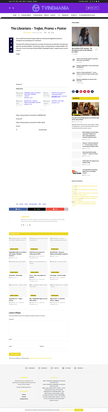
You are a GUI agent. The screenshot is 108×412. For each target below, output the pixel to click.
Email (11, 346)
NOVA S (24, 1)
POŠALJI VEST (93, 8)
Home (10, 1)
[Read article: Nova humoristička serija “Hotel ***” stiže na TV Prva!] (76, 154)
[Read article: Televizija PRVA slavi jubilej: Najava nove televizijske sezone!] (76, 172)
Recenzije (65, 15)
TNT (40, 204)
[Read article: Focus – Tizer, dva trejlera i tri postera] (38, 267)
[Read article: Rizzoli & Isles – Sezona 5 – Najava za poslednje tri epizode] (19, 102)
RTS (14, 1)
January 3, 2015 (55, 102)
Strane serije (37, 15)
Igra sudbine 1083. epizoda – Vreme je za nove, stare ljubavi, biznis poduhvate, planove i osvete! (84, 203)
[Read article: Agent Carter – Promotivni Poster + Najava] (59, 290)
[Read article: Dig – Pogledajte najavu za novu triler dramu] (38, 290)
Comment (12, 319)
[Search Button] (13, 8)
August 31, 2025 (76, 121)
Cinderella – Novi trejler (58, 101)
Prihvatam (79, 410)
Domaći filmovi (14, 249)
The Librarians (33, 204)
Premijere (33, 295)
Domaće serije (26, 15)
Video (40, 32)
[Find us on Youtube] (96, 1)
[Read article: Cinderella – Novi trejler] (46, 102)
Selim (73, 189)
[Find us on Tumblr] (92, 91)
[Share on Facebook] (11, 39)
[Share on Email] (11, 47)
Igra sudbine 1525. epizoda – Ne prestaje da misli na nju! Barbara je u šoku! (82, 50)
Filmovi (52, 15)
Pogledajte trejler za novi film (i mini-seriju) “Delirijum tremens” (32, 94)
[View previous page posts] (41, 110)
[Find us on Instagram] (90, 1)
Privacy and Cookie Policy (66, 410)
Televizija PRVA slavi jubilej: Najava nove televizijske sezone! (90, 171)
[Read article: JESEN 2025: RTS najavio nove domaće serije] (76, 163)
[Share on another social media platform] (11, 51)
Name (11, 339)
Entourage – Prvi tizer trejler (58, 275)
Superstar (29, 1)
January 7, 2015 (28, 104)
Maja (73, 193)
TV (19, 15)
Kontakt (35, 1)
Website (42, 346)
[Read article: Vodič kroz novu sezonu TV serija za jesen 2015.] (46, 94)
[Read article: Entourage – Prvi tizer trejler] (59, 267)
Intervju (74, 15)
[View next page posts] (43, 110)
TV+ (59, 15)
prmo (26, 204)
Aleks (73, 186)
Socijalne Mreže (24, 399)
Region (46, 15)
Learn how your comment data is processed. (40, 358)
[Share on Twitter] (11, 43)
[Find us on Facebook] (92, 1)
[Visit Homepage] (50, 8)
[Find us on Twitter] (94, 1)
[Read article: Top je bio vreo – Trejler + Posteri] (18, 290)
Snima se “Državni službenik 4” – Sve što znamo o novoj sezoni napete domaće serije (90, 144)
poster (21, 204)
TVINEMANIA (28, 32)
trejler (44, 204)
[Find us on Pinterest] (98, 1)
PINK (20, 1)
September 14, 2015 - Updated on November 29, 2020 (59, 97)
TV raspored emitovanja (87, 15)
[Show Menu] (9, 8)
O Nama (24, 394)
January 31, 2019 (28, 97)
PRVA (17, 1)
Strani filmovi (14, 272)
